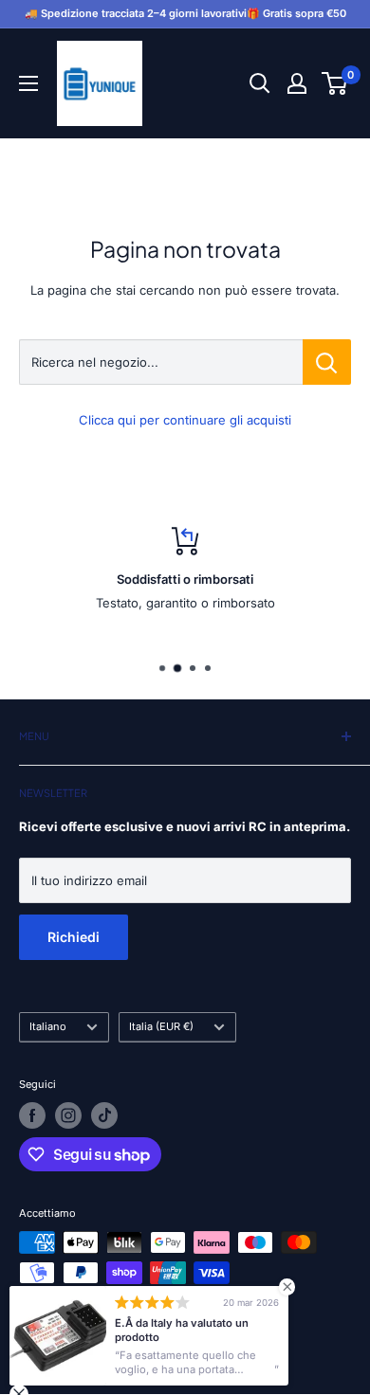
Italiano (47, 1026)
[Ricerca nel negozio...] (327, 362)
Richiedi (73, 937)
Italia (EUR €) (161, 1026)
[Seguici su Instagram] (68, 1115)
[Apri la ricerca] (260, 83)
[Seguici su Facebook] (32, 1115)
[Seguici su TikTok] (104, 1115)
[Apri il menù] (28, 83)
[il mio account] (296, 83)
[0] (335, 83)
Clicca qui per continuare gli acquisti (185, 419)
